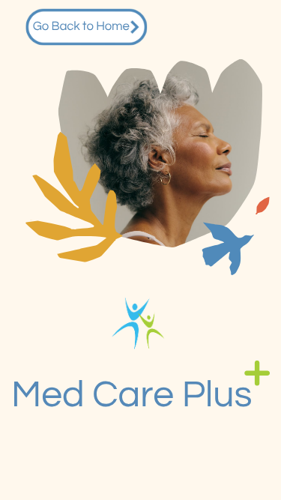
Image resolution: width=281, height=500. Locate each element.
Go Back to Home (81, 27)
